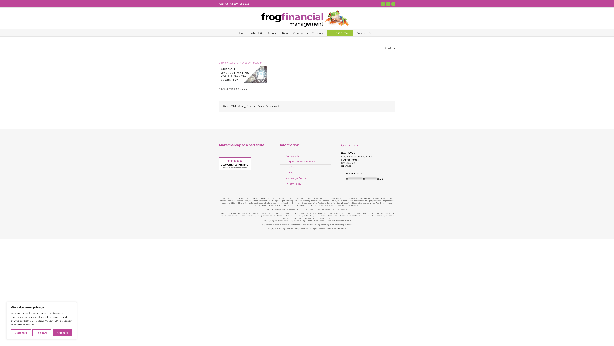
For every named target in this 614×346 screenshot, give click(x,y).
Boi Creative (341, 229)
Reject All (41, 332)
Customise (21, 332)
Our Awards (292, 156)
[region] (41, 321)
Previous (390, 48)
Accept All (62, 332)
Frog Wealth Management (300, 161)
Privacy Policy (293, 183)
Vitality (289, 172)
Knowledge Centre (295, 178)
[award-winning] (235, 157)
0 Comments (242, 89)
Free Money (292, 167)
